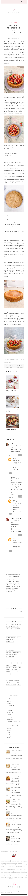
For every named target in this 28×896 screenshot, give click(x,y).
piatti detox (8, 667)
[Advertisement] (16, 602)
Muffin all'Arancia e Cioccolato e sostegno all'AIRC (16, 824)
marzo (9, 717)
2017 (8, 730)
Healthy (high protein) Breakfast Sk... (11, 391)
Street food (8, 682)
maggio (10, 714)
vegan (7, 684)
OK (14, 894)
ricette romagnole (10, 671)
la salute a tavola (10, 656)
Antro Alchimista (16, 518)
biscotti (8, 626)
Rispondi (20, 454)
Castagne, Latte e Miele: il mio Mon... (12, 410)
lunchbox (14, 663)
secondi (8, 675)
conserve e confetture (10, 637)
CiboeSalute (8, 630)
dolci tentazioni (10, 361)
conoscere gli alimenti (10, 635)
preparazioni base (9, 669)
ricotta (16, 361)
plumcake (15, 667)
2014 (8, 736)
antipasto (8, 624)
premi (19, 667)
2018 (8, 728)
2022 (8, 698)
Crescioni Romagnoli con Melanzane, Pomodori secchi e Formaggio (16, 752)
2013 (8, 737)
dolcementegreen (10, 641)
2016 (8, 732)
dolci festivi (17, 643)
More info (10, 892)
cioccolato (15, 630)
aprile (9, 716)
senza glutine (14, 675)
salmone (8, 673)
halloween (8, 652)
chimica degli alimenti (15, 628)
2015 (8, 734)
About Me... (13, 836)
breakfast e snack (14, 626)
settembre (10, 708)
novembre (10, 707)
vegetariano (13, 684)
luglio (9, 710)
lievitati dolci (9, 660)
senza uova (15, 678)
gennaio (10, 719)
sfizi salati (16, 680)
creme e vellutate (9, 639)
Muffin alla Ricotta (15, 812)
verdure (19, 684)
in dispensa (8, 654)
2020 (8, 701)
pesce (7, 665)
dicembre (10, 705)
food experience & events (11, 650)
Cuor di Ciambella (13, 38)
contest (19, 637)
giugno (10, 712)
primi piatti (17, 669)
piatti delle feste (13, 665)
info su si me (14, 654)
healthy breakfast (16, 652)
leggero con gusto (10, 658)
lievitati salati (16, 660)
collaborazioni (9, 633)
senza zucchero (9, 680)
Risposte (11, 455)
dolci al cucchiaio (14, 22)
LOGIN (2, 851)
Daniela (13, 443)
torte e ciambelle (7, 362)
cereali (7, 628)
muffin (19, 663)
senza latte (8, 678)
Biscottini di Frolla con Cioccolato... (11, 430)
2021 (8, 699)
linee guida (8, 663)
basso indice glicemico (16, 624)
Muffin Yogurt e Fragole (16, 776)
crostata (17, 639)
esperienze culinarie (10, 648)
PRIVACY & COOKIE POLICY (10, 851)
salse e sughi (14, 673)
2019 (8, 703)
